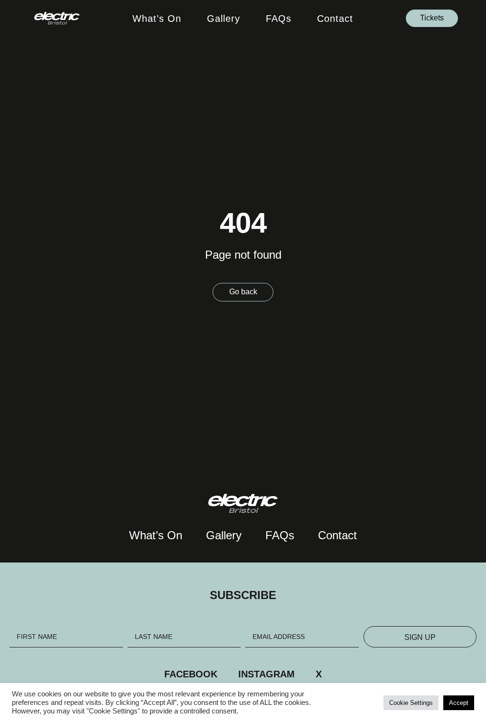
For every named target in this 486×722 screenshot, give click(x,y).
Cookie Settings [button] (411, 702)
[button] (432, 18)
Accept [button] (458, 702)
